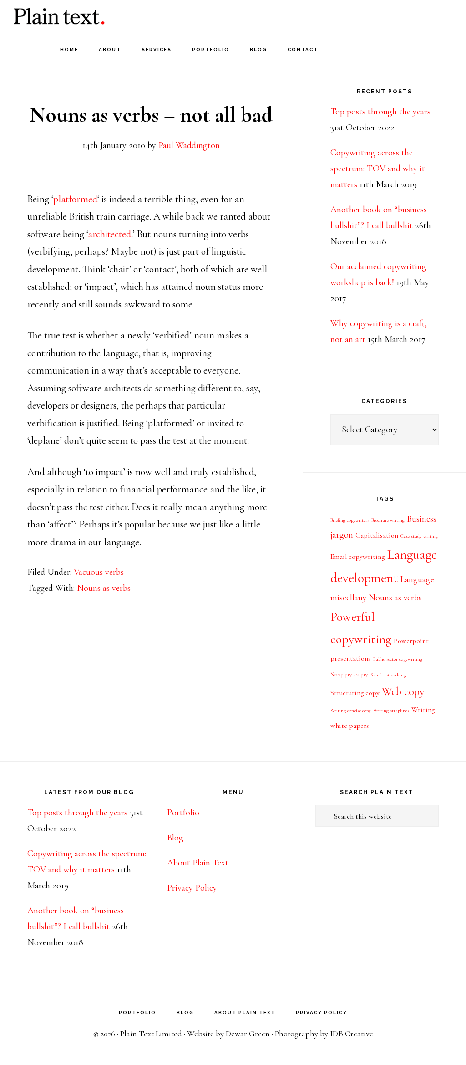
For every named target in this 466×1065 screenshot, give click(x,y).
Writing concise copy (350, 710)
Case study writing (419, 536)
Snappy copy (349, 674)
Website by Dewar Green (228, 1034)
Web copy (403, 691)
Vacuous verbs (99, 572)
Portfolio (183, 812)
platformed (75, 199)
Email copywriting (357, 556)
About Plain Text (197, 862)
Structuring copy (355, 692)
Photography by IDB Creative (324, 1034)
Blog (175, 837)
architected (109, 234)
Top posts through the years (380, 111)
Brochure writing (388, 520)
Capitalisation (376, 535)
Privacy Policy (192, 887)
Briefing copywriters (349, 520)
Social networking (388, 675)
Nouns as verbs (104, 588)
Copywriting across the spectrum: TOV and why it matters (377, 168)
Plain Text (59, 16)
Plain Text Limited (151, 1034)
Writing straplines (391, 710)
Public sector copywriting (397, 659)
